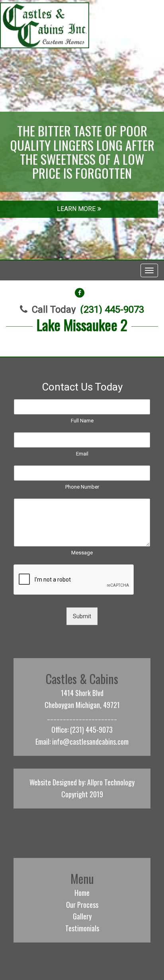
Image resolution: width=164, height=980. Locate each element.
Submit (82, 616)
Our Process (82, 904)
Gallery (82, 916)
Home (82, 892)
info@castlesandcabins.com (90, 741)
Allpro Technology (111, 782)
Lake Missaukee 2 (82, 324)
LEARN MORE (76, 209)
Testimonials (82, 928)
